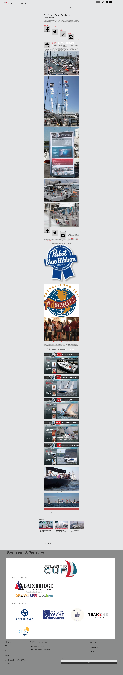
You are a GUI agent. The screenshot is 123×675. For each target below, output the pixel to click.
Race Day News (59, 7)
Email (62, 658)
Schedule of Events (8, 653)
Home (6, 645)
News (45, 7)
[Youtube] (110, 2)
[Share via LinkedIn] (48, 512)
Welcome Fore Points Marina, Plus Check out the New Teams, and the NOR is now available (61, 531)
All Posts (40, 7)
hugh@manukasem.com (94, 647)
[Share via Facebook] (44, 512)
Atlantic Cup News (51, 7)
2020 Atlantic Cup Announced (75, 531)
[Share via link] (51, 512)
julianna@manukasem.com (94, 652)
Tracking (6, 650)
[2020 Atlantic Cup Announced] (77, 525)
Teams (6, 652)
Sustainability (7, 655)
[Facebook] (106, 2)
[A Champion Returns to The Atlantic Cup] (46, 525)
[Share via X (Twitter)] (46, 512)
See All (83, 519)
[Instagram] (102, 2)
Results (6, 648)
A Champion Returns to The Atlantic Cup (45, 531)
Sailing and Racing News (68, 7)
